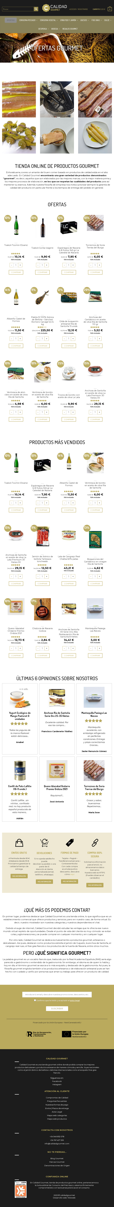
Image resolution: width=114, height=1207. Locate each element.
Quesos (83, 20)
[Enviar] (36, 9)
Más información (19, 876)
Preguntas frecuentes (57, 1101)
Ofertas (11, 20)
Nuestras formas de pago (57, 1105)
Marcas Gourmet (57, 1162)
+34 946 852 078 (57, 1136)
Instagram (57, 1084)
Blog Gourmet (56, 1158)
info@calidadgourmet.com (57, 1143)
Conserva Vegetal (48, 20)
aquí (72, 874)
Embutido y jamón (68, 20)
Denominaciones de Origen (57, 1165)
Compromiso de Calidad (57, 1098)
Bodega (54, 29)
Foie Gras (96, 20)
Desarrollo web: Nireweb (64, 1198)
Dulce (106, 20)
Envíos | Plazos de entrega (57, 1108)
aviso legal (75, 1000)
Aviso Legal (57, 1112)
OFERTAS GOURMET (57, 48)
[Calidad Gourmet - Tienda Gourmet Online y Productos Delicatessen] (54, 8)
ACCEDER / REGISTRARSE (78, 9)
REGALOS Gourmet (70, 29)
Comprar (16, 272)
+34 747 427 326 (57, 1140)
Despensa (42, 29)
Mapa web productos (57, 1119)
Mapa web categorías (57, 1115)
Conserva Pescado (27, 20)
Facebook (57, 1081)
